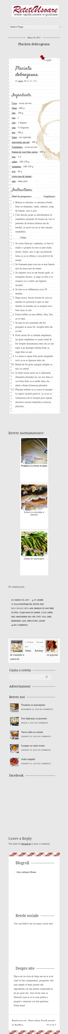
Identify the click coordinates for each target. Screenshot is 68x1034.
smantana (16, 166)
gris (14, 171)
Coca (14, 103)
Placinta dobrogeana (34, 44)
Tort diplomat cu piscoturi (34, 718)
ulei (14, 112)
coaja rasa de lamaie (22, 176)
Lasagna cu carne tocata (32, 745)
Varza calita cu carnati (32, 732)
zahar (14, 161)
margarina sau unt (20, 142)
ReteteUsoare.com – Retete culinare (35, 11)
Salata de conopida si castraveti (20, 655)
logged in (26, 843)
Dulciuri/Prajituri (23, 604)
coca (43, 612)
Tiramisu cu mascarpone (33, 704)
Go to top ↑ (51, 1024)
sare (14, 127)
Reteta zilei (38, 604)
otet (14, 122)
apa (13, 132)
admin (20, 80)
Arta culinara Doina (26, 872)
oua (13, 117)
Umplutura (17, 147)
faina (14, 108)
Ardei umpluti (28, 759)
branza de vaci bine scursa (24, 151)
